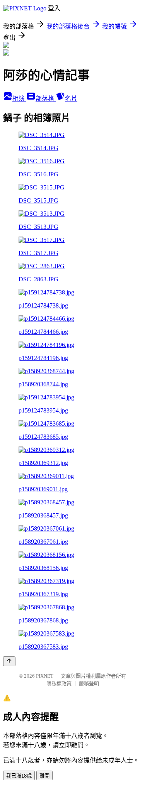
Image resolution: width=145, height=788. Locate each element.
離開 (44, 776)
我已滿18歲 (19, 776)
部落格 (46, 98)
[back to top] (9, 661)
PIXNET (44, 676)
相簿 (19, 98)
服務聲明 (89, 684)
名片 (71, 98)
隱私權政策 (59, 684)
